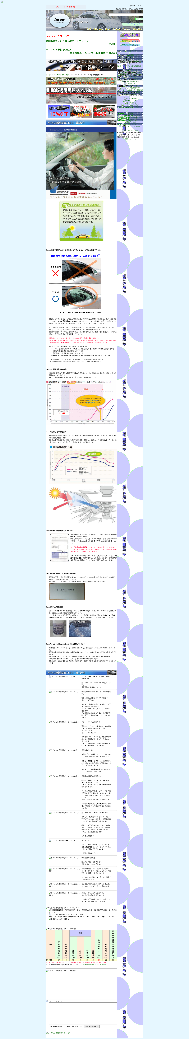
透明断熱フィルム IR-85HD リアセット (67, 41)
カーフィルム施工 (63, 75)
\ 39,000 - (112, 44)
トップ (48, 75)
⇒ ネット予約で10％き (81, 51)
